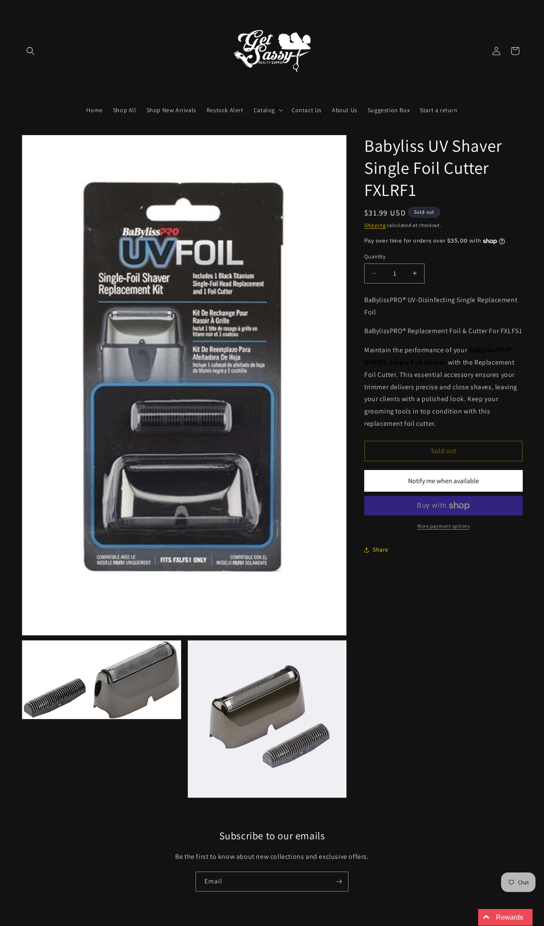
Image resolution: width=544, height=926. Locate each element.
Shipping (375, 225)
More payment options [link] (443, 526)
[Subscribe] (338, 882)
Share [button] (380, 549)
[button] (30, 51)
